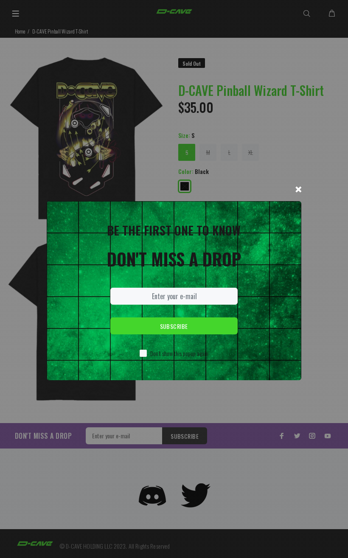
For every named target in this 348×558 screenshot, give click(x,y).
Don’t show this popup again (179, 353)
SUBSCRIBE (174, 326)
